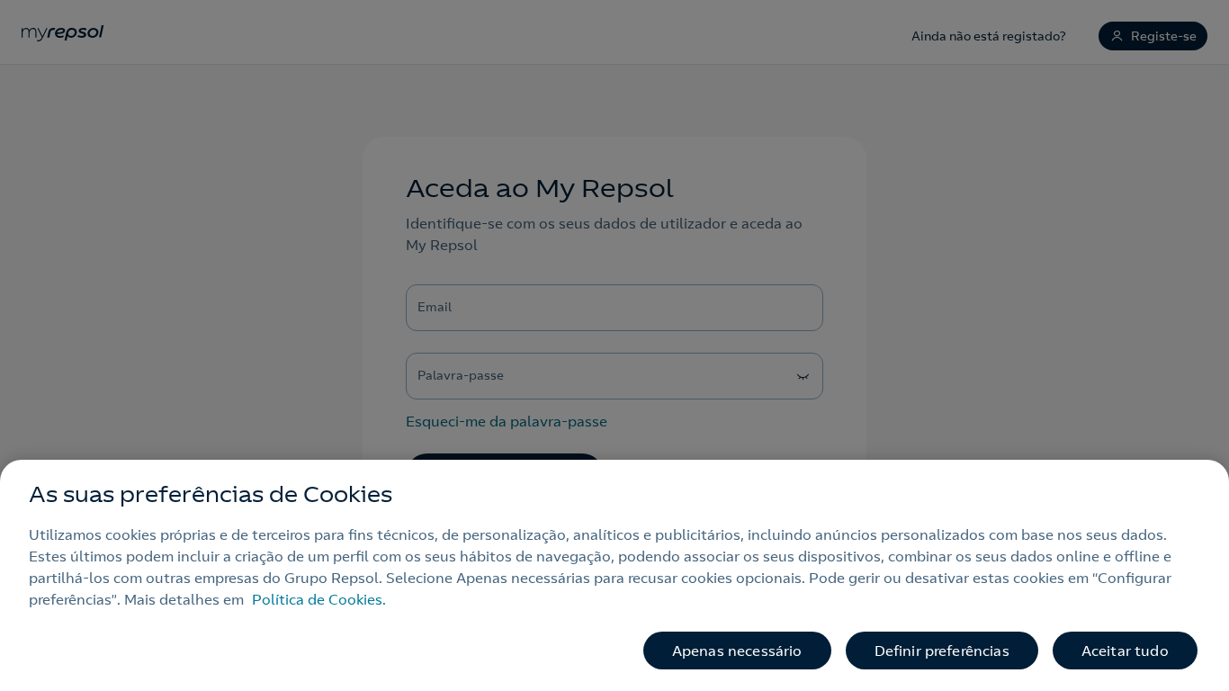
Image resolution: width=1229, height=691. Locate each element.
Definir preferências (942, 651)
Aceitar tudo (1125, 651)
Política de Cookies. (319, 599)
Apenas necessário (737, 651)
